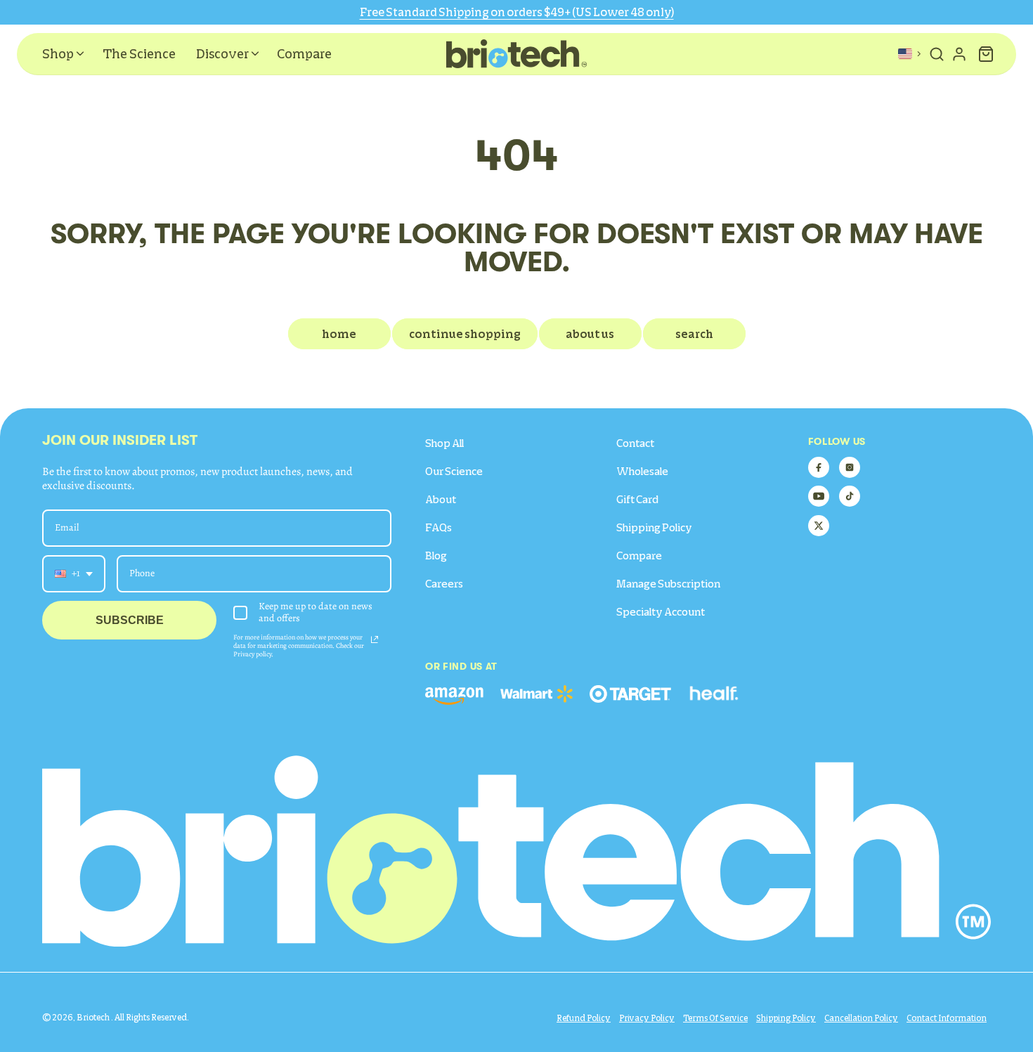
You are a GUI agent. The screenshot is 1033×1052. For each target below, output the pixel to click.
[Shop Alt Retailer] (454, 696)
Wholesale (642, 471)
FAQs (438, 527)
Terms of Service (715, 1018)
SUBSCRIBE (130, 620)
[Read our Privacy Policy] (374, 639)
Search (694, 334)
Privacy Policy (647, 1018)
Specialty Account (660, 611)
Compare (639, 555)
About (440, 499)
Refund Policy (584, 1018)
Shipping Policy (654, 527)
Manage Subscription (668, 583)
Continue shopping (465, 334)
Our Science (454, 471)
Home (339, 334)
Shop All (444, 443)
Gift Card (637, 499)
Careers (444, 583)
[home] (516, 851)
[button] (936, 54)
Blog (436, 555)
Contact (635, 443)
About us (590, 334)
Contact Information (947, 1018)
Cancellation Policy (861, 1018)
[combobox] (73, 573)
